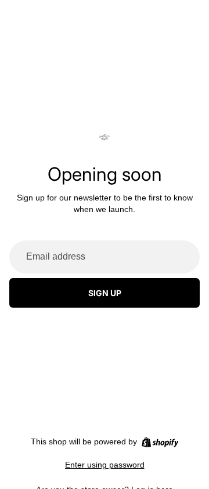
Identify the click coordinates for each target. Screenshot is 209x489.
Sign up (104, 293)
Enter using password (105, 464)
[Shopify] (160, 442)
